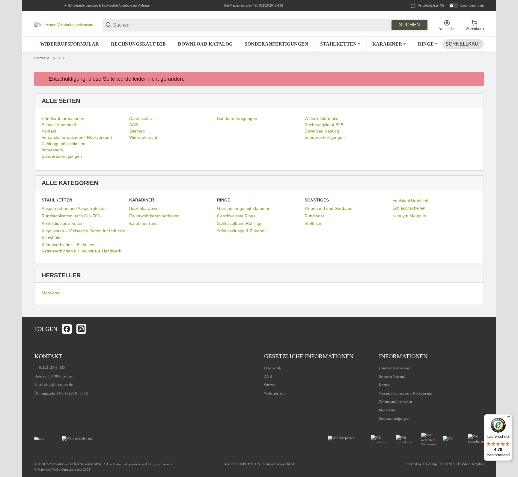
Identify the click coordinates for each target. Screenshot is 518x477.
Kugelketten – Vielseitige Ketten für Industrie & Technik (84, 234)
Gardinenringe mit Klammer (243, 208)
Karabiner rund (143, 223)
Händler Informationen (395, 368)
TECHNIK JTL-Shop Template (461, 464)
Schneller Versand (392, 376)
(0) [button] (431, 5)
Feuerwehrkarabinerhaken (154, 215)
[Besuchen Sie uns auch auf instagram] (81, 329)
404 (61, 58)
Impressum (387, 410)
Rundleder (314, 215)
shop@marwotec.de (58, 385)
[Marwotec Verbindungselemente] (63, 24)
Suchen (409, 24)
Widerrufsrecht (274, 393)
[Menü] (508, 418)
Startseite (41, 58)
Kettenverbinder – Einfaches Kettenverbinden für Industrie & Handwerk (81, 247)
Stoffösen (314, 223)
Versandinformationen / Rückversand (405, 393)
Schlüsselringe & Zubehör (241, 230)
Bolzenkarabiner (144, 208)
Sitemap (269, 385)
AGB (268, 376)
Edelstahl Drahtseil (410, 200)
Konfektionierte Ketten (63, 223)
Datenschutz (272, 368)
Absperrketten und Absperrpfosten (74, 208)
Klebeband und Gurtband (329, 208)
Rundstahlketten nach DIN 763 (71, 215)
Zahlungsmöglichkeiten (395, 402)
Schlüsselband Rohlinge (240, 223)
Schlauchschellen (408, 208)
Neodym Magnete (409, 215)
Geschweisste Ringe (236, 215)
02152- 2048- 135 (52, 367)
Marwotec (51, 293)
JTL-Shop (430, 464)
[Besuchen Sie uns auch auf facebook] (67, 329)
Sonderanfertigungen (394, 418)
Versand (167, 464)
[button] (479, 329)
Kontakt (384, 385)
